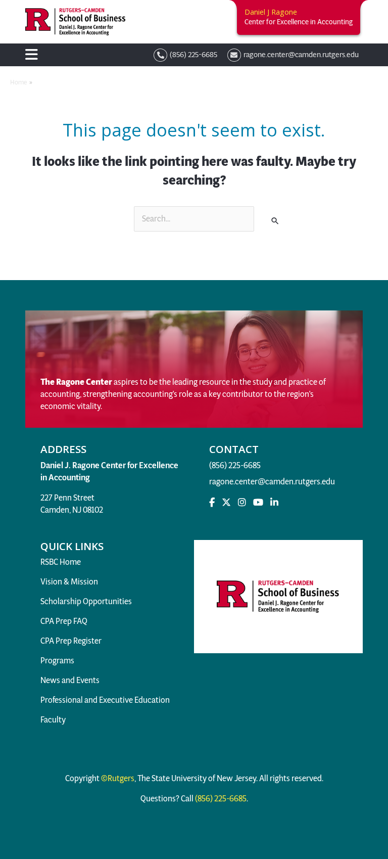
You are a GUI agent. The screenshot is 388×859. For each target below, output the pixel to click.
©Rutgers (117, 778)
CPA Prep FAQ (63, 621)
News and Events (70, 680)
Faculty (53, 720)
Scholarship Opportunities (86, 601)
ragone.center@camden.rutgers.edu (272, 481)
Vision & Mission (69, 581)
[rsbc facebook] (212, 502)
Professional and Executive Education (105, 700)
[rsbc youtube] (258, 502)
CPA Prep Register (71, 641)
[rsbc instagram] (242, 502)
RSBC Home (60, 562)
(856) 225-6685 (235, 465)
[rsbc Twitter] (226, 502)
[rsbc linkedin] (274, 502)
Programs (57, 660)
